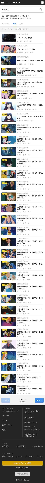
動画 (14, 24)
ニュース (19, 456)
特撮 (4, 430)
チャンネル (5, 24)
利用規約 (5, 446)
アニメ (4, 420)
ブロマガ (5, 416)
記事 (21, 24)
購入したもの (29, 418)
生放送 (10, 456)
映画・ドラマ (7, 425)
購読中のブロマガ (30, 422)
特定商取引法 (21, 446)
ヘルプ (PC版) (37, 446)
